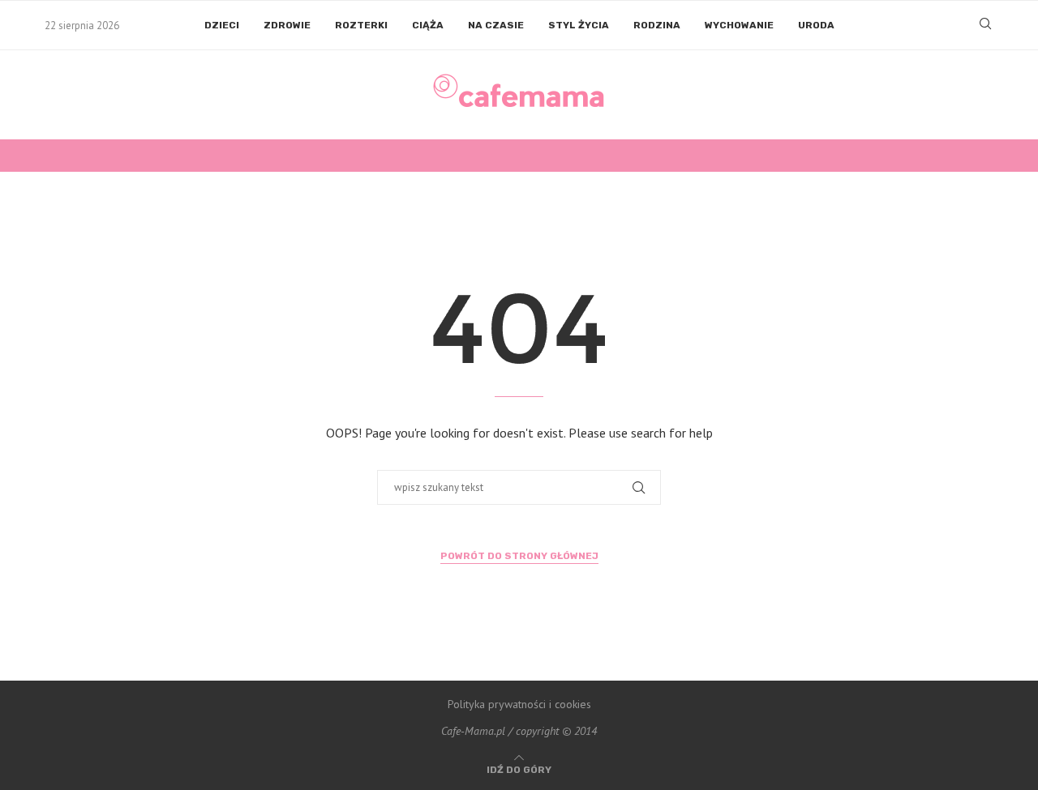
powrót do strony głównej (519, 556)
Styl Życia (578, 25)
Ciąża (428, 25)
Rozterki (361, 25)
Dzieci (221, 25)
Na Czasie (496, 25)
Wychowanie (739, 25)
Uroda (816, 25)
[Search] (985, 25)
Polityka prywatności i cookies (519, 704)
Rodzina (656, 25)
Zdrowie (287, 25)
